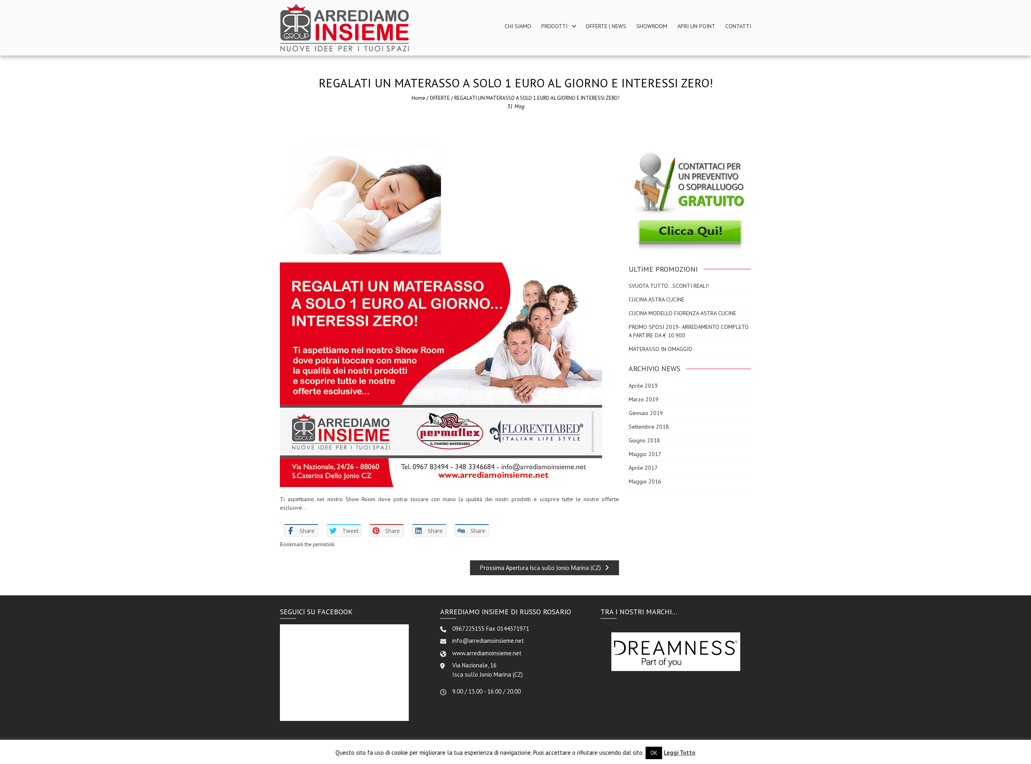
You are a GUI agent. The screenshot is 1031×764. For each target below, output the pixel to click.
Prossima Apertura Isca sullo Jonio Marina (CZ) (540, 567)
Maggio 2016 (645, 481)
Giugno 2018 (644, 440)
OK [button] (653, 753)
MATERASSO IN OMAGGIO (660, 349)
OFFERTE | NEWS (606, 26)
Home (418, 98)
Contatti (738, 26)
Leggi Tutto (680, 752)
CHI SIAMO (518, 26)
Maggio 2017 (645, 454)
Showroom (651, 26)
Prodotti (554, 26)
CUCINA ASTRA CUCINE (656, 299)
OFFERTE (440, 98)
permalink (323, 544)
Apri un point (696, 26)
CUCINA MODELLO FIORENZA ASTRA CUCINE (683, 313)
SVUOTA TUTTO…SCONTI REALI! (669, 285)
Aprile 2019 (643, 385)
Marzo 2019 (643, 399)
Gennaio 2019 (646, 413)
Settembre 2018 (649, 426)
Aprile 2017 (643, 467)
